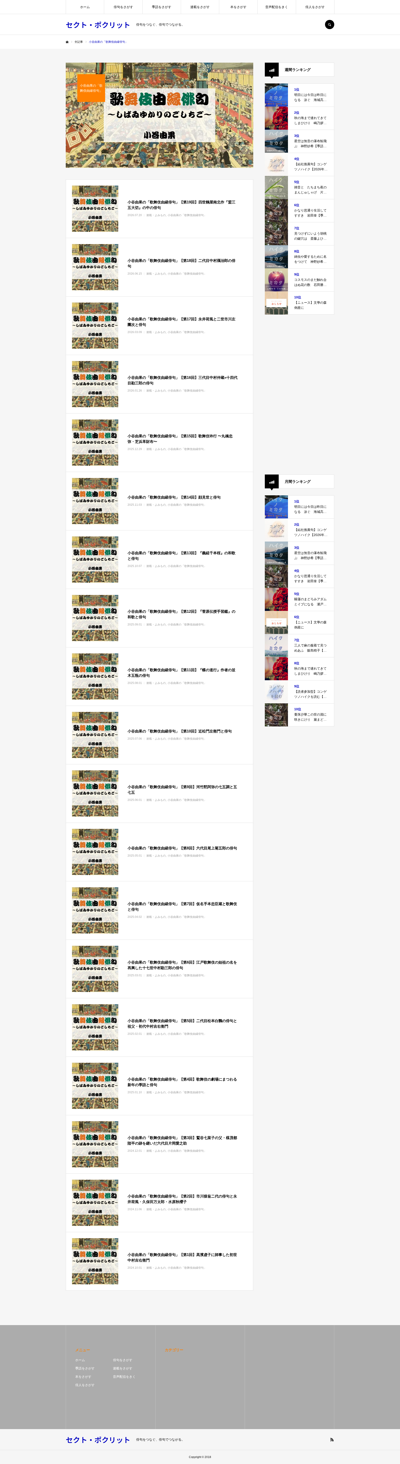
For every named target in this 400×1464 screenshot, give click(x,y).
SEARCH (329, 24)
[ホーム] (67, 42)
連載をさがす (200, 7)
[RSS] (332, 1439)
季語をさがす (161, 7)
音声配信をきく (276, 7)
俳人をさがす (315, 7)
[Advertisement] (299, 394)
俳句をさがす (123, 7)
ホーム (85, 7)
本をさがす (238, 7)
